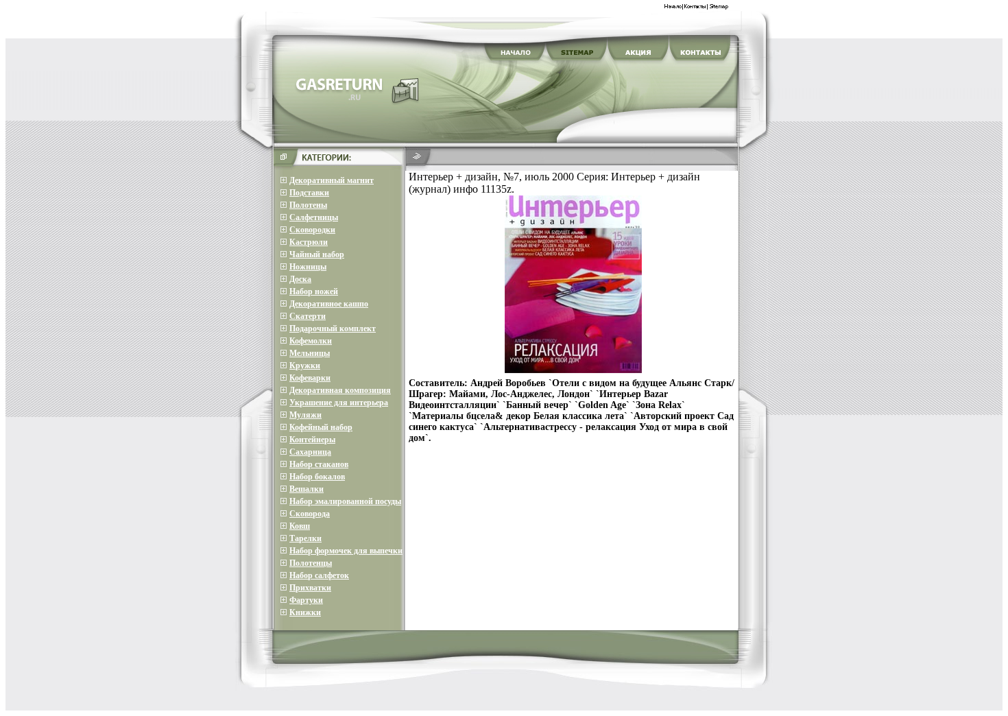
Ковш (299, 526)
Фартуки (306, 600)
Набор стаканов (318, 464)
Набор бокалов (317, 476)
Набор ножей (313, 291)
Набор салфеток (319, 575)
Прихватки (310, 588)
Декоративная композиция (340, 390)
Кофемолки (310, 341)
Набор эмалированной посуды (345, 501)
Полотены (308, 205)
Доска (300, 279)
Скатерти (307, 316)
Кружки (304, 365)
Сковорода (309, 513)
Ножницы (307, 267)
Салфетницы (313, 217)
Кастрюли (308, 242)
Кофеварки (310, 378)
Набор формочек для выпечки (346, 551)
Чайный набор (316, 254)
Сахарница (310, 452)
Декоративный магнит (331, 180)
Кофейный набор (320, 427)
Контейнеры (312, 439)
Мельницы (309, 353)
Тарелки (305, 538)
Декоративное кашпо (328, 304)
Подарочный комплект (332, 328)
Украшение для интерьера (338, 402)
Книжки (305, 612)
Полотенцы (310, 563)
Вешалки (306, 489)
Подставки (309, 193)
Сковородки (312, 230)
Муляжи (305, 415)
